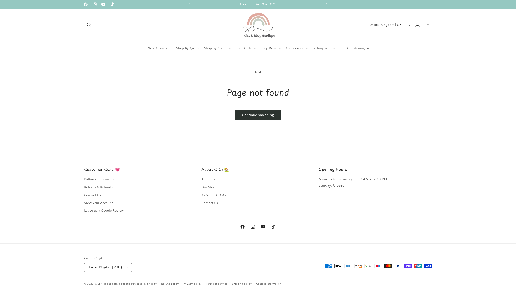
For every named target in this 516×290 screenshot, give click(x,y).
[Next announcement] (326, 4)
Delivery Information (100, 179)
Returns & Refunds (98, 187)
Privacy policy (192, 283)
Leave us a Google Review (104, 210)
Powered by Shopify (144, 283)
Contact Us (92, 195)
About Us (208, 179)
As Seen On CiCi (213, 195)
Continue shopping (258, 115)
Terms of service (217, 283)
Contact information (268, 283)
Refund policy (170, 283)
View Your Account (98, 203)
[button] (89, 25)
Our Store (208, 187)
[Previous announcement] (189, 4)
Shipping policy (242, 283)
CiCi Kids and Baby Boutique (112, 283)
